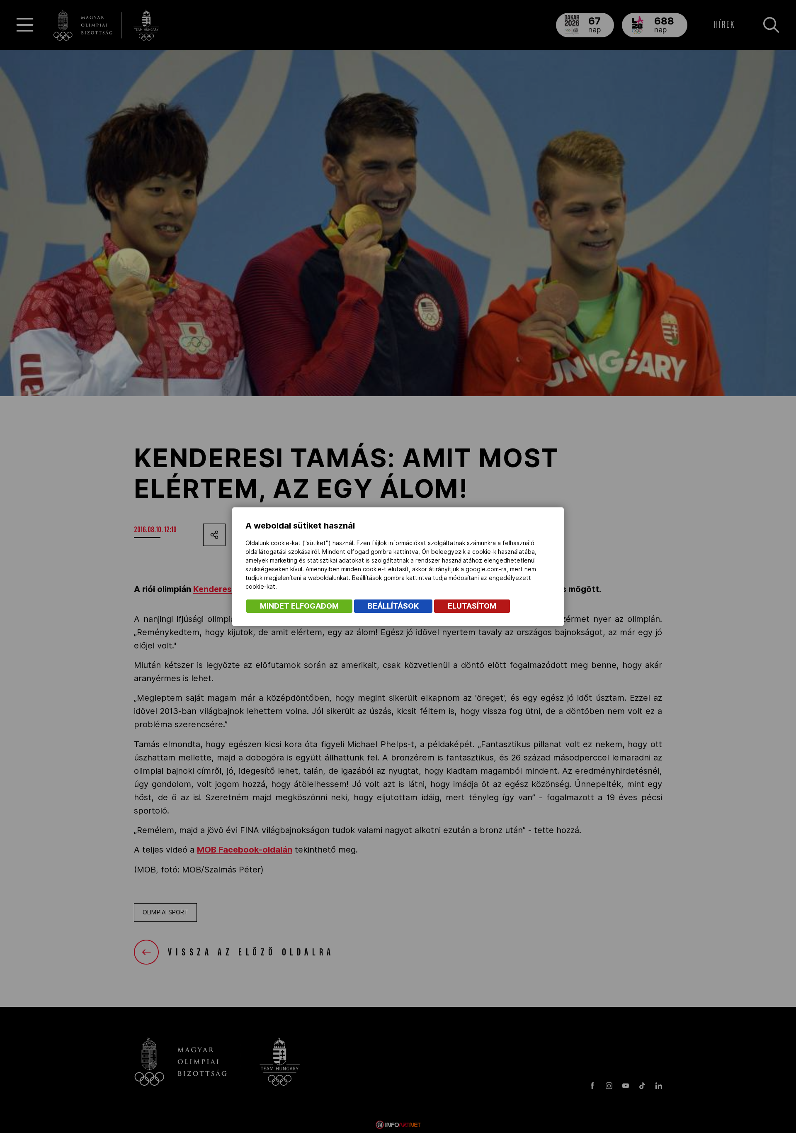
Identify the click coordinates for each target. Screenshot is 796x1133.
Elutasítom (472, 606)
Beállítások (393, 606)
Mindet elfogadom (299, 606)
